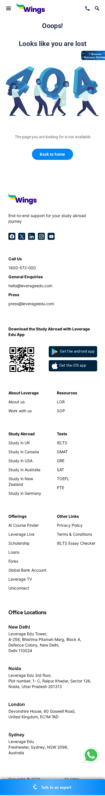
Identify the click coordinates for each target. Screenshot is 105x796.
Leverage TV (20, 579)
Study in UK (19, 442)
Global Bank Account (27, 570)
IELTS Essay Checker (76, 543)
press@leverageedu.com (31, 303)
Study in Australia (24, 469)
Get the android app (77, 351)
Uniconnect (18, 588)
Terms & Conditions (74, 534)
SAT (60, 469)
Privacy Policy (70, 525)
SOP (61, 410)
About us (16, 401)
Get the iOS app (73, 365)
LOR (61, 401)
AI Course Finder (23, 525)
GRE (60, 460)
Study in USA (20, 460)
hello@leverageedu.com (30, 285)
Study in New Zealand (20, 481)
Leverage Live (21, 534)
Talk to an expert (56, 787)
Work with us (20, 410)
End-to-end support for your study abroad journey (47, 218)
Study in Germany (24, 493)
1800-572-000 (22, 267)
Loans (13, 552)
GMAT (62, 451)
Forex (13, 561)
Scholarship (19, 543)
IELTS (62, 442)
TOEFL (63, 478)
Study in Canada (23, 451)
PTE (60, 487)
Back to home (52, 154)
